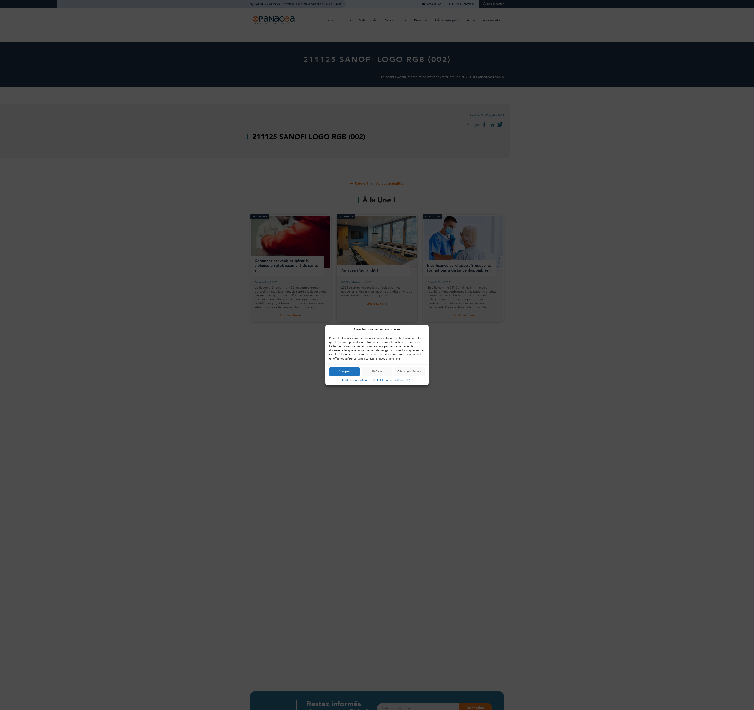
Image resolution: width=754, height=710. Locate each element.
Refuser (377, 371)
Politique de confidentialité (358, 380)
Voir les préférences (409, 371)
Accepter (344, 371)
